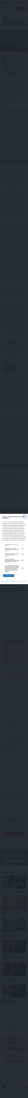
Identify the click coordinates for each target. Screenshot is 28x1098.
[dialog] (14, 549)
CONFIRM (9, 575)
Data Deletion (5, 581)
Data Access (14, 581)
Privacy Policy (22, 581)
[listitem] (14, 545)
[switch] (22, 549)
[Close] (24, 516)
